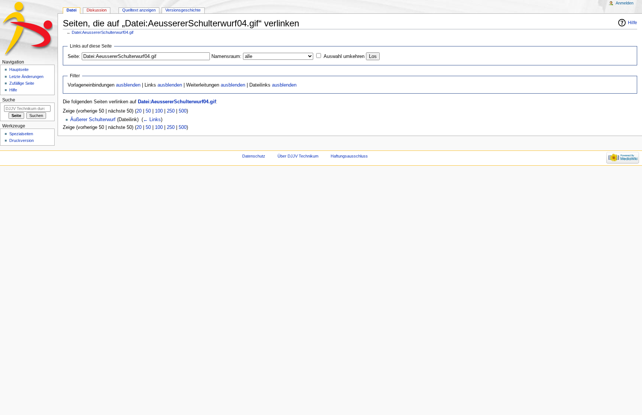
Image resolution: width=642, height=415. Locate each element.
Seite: (74, 56)
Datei (72, 10)
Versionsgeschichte (183, 10)
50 (148, 111)
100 (159, 111)
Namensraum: (226, 56)
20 (139, 111)
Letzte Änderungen (26, 76)
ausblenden (128, 85)
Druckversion (21, 140)
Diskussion (97, 10)
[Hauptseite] (29, 29)
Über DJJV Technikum (298, 156)
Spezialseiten (21, 134)
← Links (152, 119)
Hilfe (632, 22)
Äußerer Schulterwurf (93, 119)
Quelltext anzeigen (139, 10)
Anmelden (624, 3)
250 (171, 111)
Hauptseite (19, 69)
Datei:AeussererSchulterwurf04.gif (102, 32)
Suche (8, 100)
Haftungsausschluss (349, 156)
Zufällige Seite (21, 83)
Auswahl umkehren (344, 56)
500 (183, 111)
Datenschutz (253, 156)
